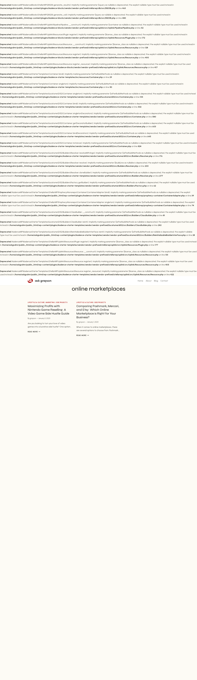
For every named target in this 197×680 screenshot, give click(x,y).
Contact (164, 281)
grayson (33, 318)
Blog (156, 281)
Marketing (50, 302)
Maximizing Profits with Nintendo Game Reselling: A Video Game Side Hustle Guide (48, 309)
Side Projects (61, 302)
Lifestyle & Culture (36, 302)
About (149, 281)
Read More (34, 332)
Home (140, 281)
